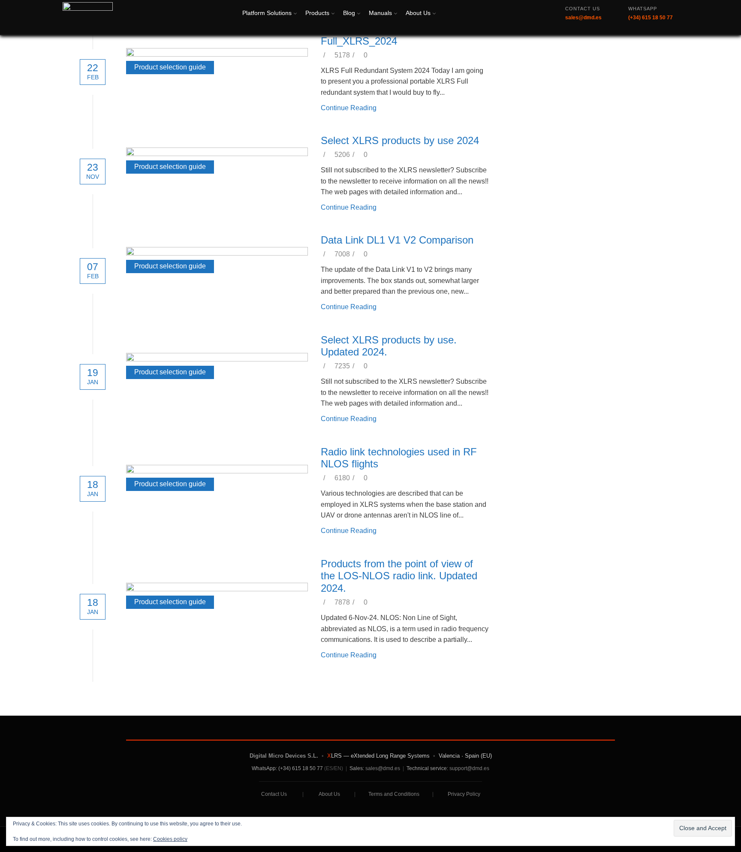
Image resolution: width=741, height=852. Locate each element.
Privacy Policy (464, 794)
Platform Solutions (267, 12)
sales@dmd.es (382, 768)
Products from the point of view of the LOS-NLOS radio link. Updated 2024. (399, 576)
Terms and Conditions (393, 794)
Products (317, 12)
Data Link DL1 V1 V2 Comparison (397, 240)
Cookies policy (170, 839)
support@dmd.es (469, 768)
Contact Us (274, 794)
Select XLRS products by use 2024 (400, 140)
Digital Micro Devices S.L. (284, 756)
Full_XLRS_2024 (359, 41)
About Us (418, 12)
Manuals (380, 12)
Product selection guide (170, 67)
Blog (349, 12)
